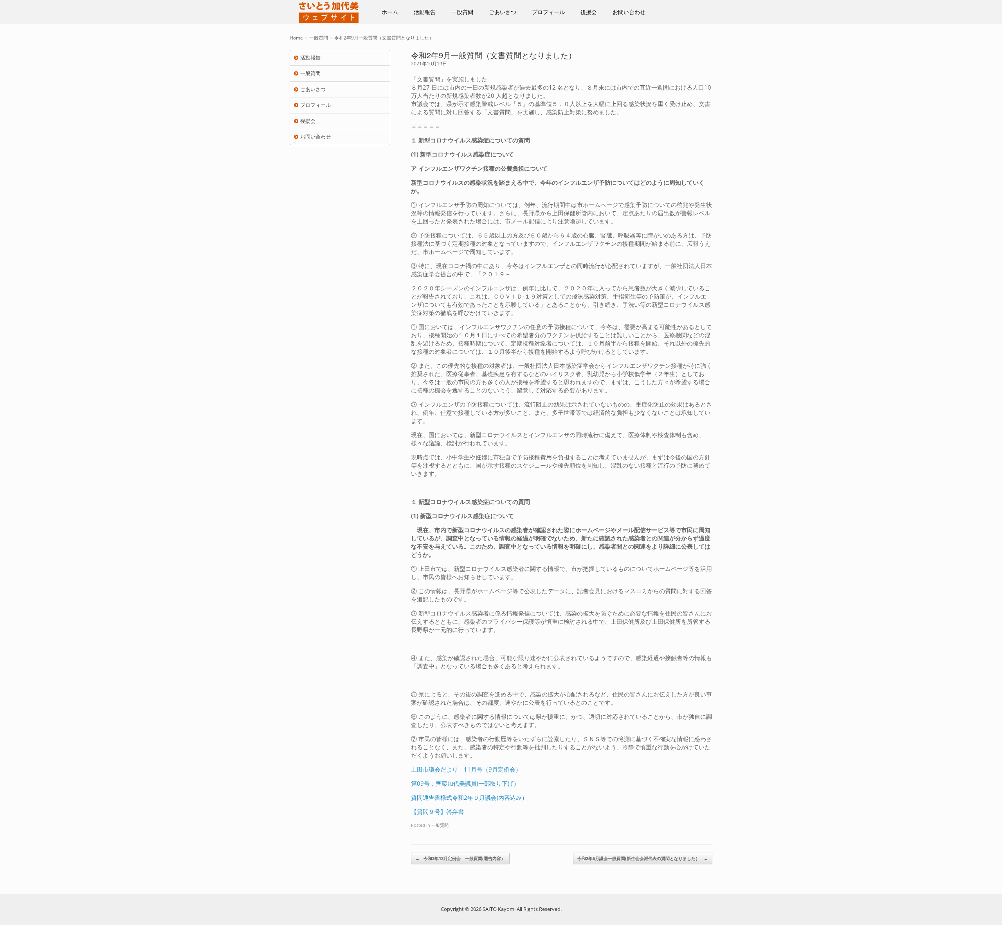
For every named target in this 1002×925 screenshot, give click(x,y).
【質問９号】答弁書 (437, 811)
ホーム (390, 12)
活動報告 (425, 12)
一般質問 (462, 12)
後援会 (588, 12)
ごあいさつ (502, 12)
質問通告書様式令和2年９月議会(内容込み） (469, 797)
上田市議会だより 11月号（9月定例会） (466, 769)
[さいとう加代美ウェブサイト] (329, 12)
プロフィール (548, 12)
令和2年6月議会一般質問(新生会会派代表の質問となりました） (642, 858)
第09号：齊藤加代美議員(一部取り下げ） (465, 783)
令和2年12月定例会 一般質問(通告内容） (460, 858)
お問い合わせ (629, 12)
